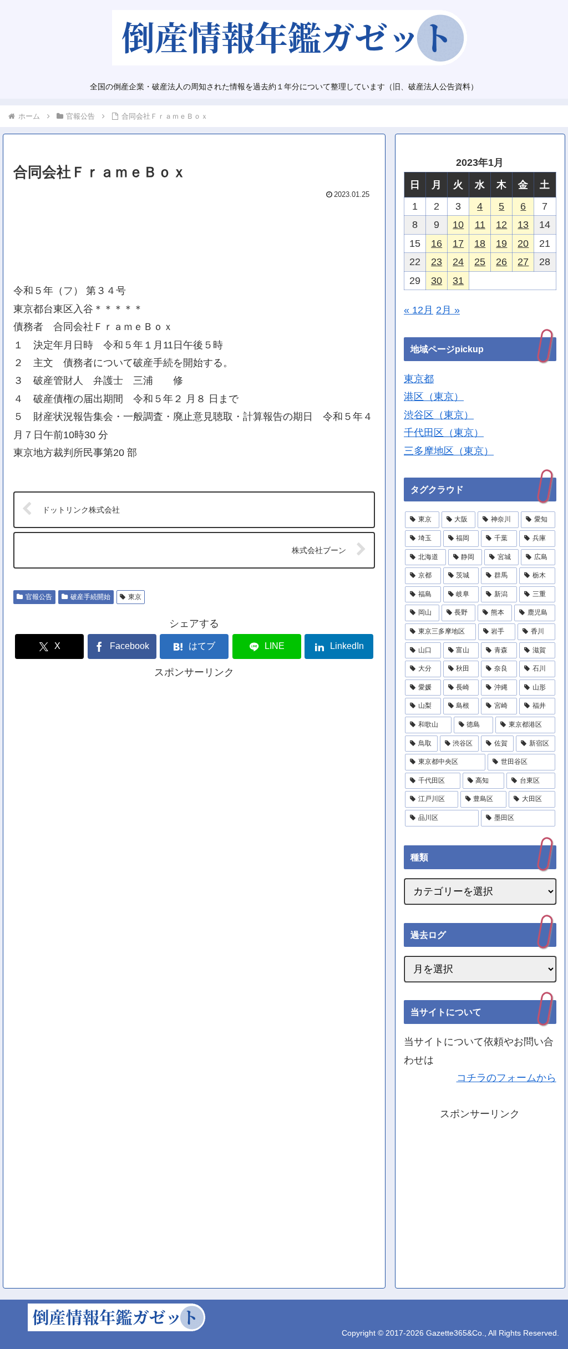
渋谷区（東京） (439, 414)
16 (436, 243)
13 (523, 224)
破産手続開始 (90, 597)
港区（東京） (434, 396)
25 (479, 261)
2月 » (448, 310)
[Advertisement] (194, 236)
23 (436, 261)
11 (480, 224)
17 (458, 243)
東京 (134, 597)
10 (458, 224)
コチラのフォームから (506, 1077)
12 (501, 224)
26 (501, 261)
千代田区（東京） (444, 432)
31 (458, 280)
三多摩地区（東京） (449, 451)
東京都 (419, 378)
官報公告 (39, 597)
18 (479, 243)
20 (523, 243)
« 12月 (418, 310)
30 (436, 280)
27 (523, 261)
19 (501, 243)
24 (458, 261)
